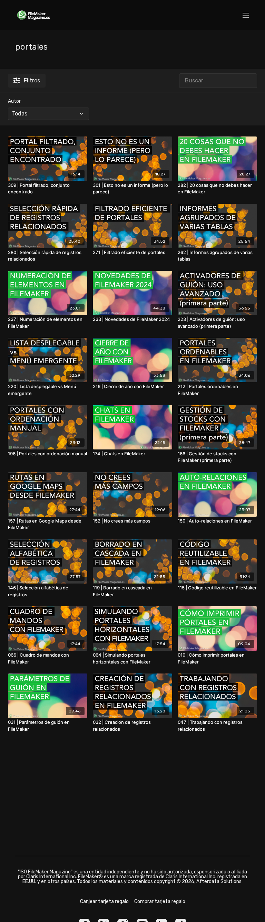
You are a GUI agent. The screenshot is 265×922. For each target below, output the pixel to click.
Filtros (32, 80)
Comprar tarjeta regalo (159, 901)
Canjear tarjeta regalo (104, 901)
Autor (14, 101)
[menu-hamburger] (246, 15)
